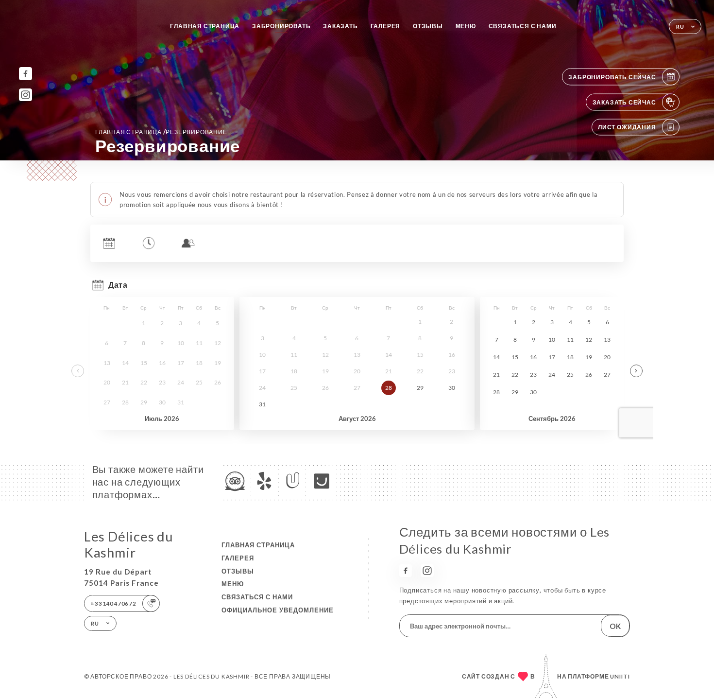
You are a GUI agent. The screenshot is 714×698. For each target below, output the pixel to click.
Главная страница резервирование (161, 132)
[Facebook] (25, 73)
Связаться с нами (523, 26)
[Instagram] (25, 95)
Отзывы (428, 26)
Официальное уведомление (277, 610)
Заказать (340, 26)
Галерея (386, 26)
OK (615, 626)
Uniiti (620, 676)
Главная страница (204, 26)
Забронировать (281, 26)
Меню (466, 26)
